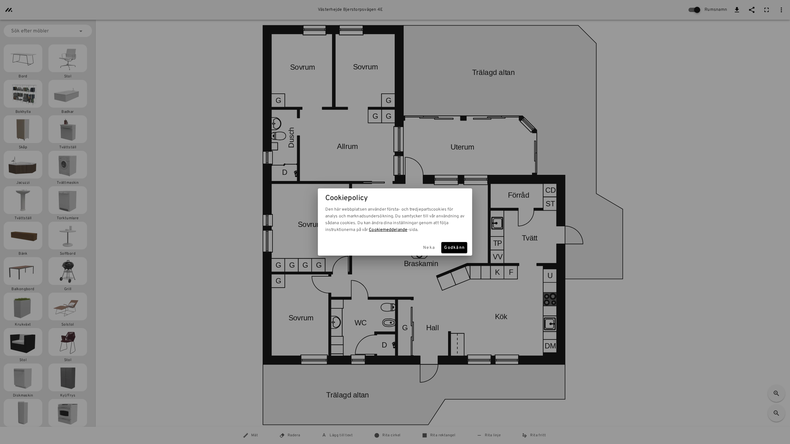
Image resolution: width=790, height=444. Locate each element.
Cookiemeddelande (388, 229)
